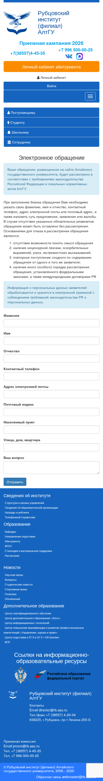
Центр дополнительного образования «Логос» (33, 618)
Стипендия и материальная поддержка (28, 551)
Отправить (15, 481)
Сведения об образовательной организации (31, 507)
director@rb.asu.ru (53, 710)
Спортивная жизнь (16, 589)
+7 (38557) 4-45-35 (26, 750)
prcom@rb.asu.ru (26, 746)
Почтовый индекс (19, 404)
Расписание (12, 555)
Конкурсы (11, 579)
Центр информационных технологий (27, 623)
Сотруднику (20, 142)
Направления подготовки (20, 536)
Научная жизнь (14, 575)
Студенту (17, 122)
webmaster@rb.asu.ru (79, 776)
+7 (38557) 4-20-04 (61, 714)
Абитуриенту (12, 541)
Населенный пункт (19, 422)
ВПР (7, 642)
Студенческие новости (19, 584)
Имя (7, 333)
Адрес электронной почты (26, 386)
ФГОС (8, 546)
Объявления (12, 599)
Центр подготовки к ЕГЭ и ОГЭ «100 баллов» (32, 637)
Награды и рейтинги (17, 512)
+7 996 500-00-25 (75, 50)
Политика (10, 594)
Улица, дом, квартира (22, 439)
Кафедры (10, 531)
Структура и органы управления (24, 503)
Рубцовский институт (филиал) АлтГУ (53, 22)
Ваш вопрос (14, 457)
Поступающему (22, 112)
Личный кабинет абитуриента (51, 66)
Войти (51, 85)
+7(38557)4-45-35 (27, 53)
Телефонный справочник (20, 517)
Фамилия (11, 315)
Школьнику (20, 132)
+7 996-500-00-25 (25, 755)
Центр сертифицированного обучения (28, 613)
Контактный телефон (21, 368)
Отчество (12, 350)
